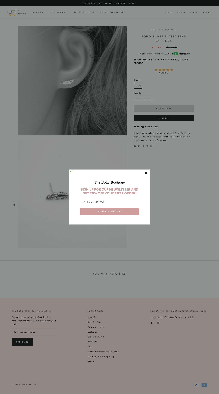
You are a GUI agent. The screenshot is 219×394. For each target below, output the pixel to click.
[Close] (146, 173)
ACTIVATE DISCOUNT (109, 211)
